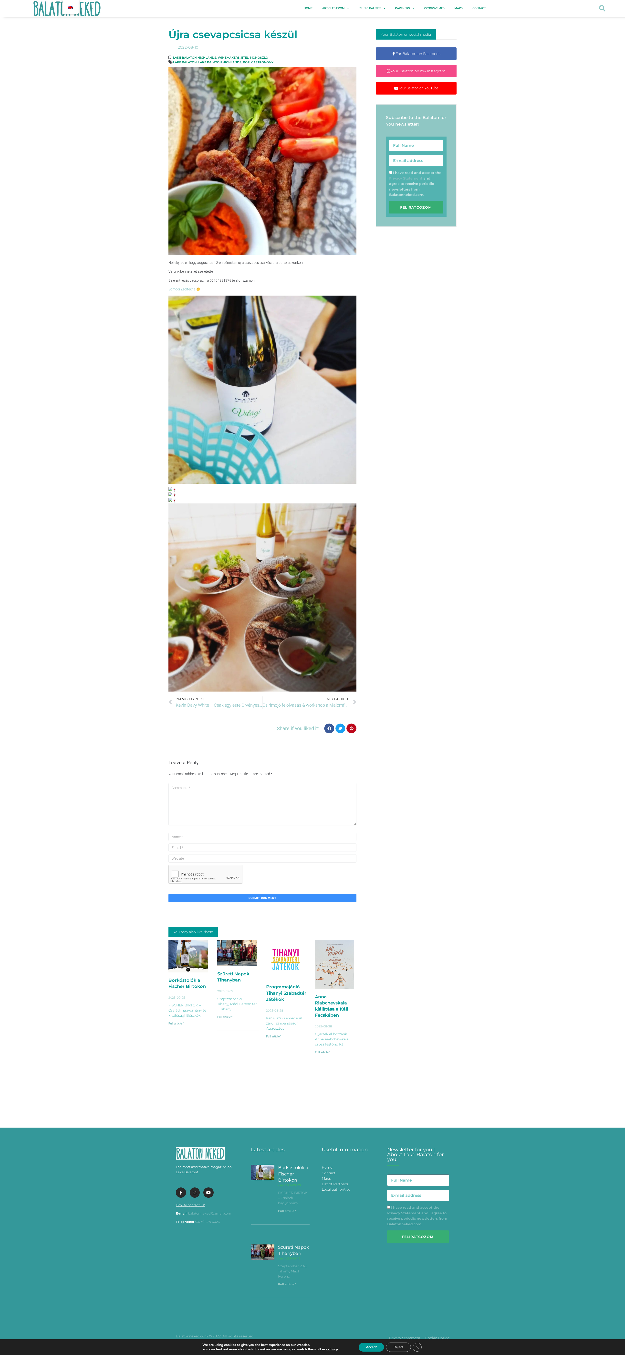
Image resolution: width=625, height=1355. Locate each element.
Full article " (176, 1023)
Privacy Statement (405, 178)
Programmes (434, 8)
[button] (602, 9)
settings (332, 1349)
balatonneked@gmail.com (209, 1213)
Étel (245, 57)
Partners (402, 8)
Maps (458, 8)
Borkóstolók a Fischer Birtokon (293, 1174)
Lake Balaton (185, 62)
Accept (371, 1347)
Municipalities (370, 8)
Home (308, 8)
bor (246, 62)
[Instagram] (195, 1192)
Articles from (333, 8)
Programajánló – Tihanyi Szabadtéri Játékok (287, 993)
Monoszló (259, 57)
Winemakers (229, 57)
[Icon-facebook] (181, 1192)
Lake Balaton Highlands (194, 57)
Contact (479, 8)
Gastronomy (262, 62)
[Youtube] (208, 1192)
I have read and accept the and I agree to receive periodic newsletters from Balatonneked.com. (415, 184)
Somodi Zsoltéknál (182, 289)
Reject (398, 1347)
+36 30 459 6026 (207, 1222)
